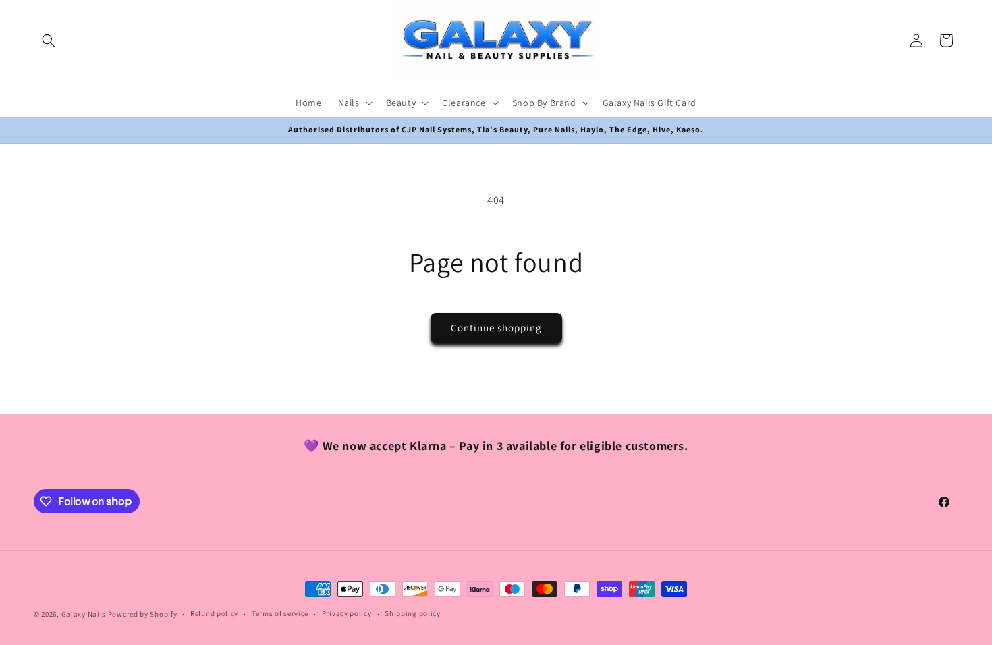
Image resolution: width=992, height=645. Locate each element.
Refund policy (214, 613)
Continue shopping (496, 327)
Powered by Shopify (142, 614)
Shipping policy (413, 613)
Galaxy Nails (83, 614)
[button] (48, 40)
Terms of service (280, 613)
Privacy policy (347, 613)
